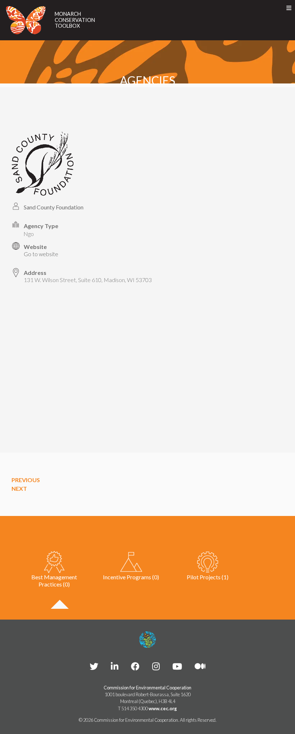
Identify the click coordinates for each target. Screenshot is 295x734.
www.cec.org (163, 708)
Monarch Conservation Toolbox (75, 20)
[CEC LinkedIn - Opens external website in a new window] (114, 666)
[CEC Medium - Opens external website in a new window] (200, 666)
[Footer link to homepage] (147, 639)
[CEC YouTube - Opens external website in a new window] (177, 666)
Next (19, 488)
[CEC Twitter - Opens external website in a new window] (94, 666)
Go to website (41, 254)
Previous (26, 479)
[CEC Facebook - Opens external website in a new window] (135, 666)
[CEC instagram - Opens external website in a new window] (155, 666)
